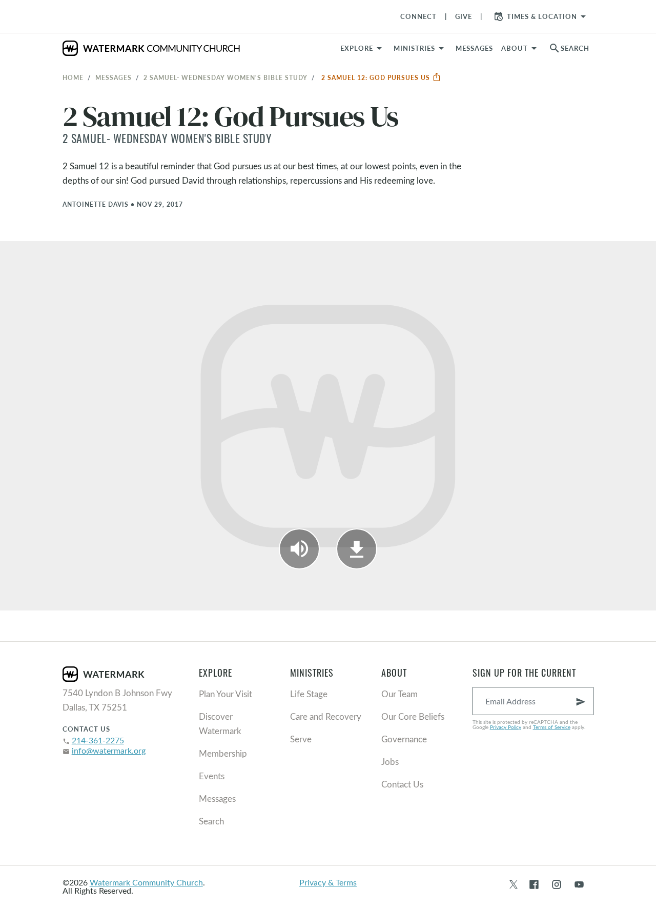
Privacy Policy (505, 727)
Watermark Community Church (146, 882)
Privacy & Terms (328, 882)
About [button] (514, 48)
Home (73, 77)
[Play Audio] (299, 549)
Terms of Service (551, 727)
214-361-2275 (98, 740)
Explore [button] (356, 48)
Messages (113, 77)
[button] (420, 48)
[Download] (356, 549)
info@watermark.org (109, 750)
